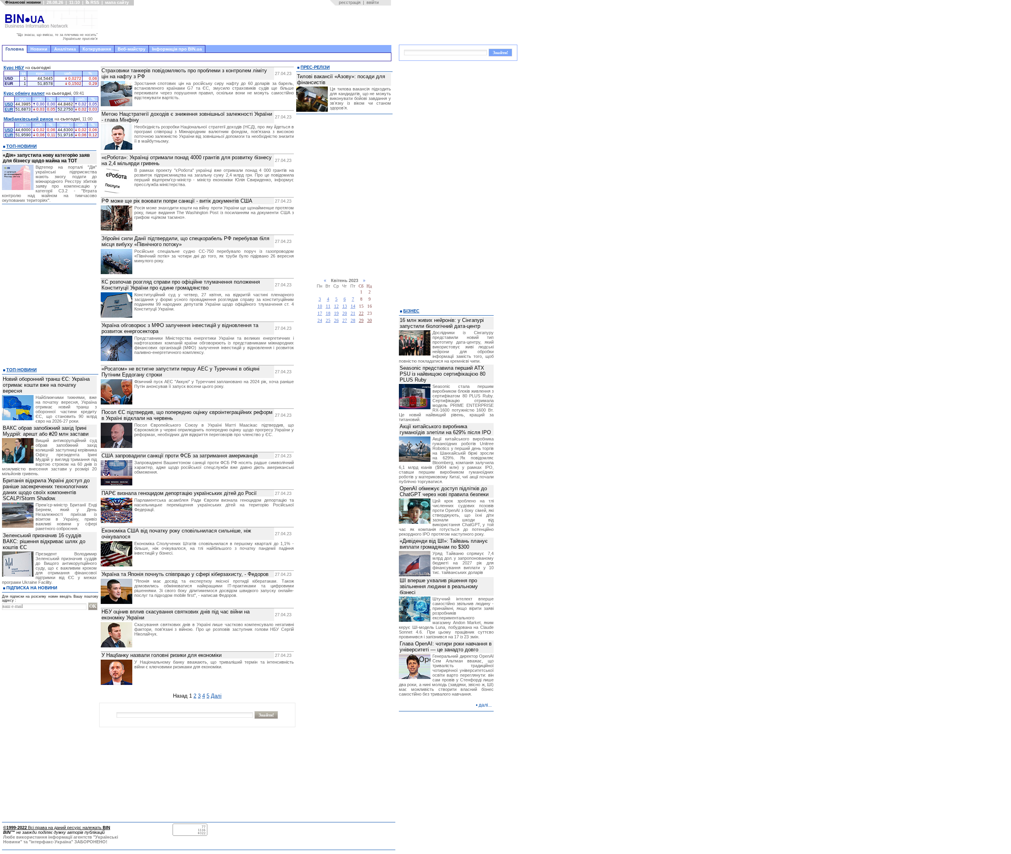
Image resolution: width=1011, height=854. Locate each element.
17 (320, 313)
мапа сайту (117, 2)
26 (336, 320)
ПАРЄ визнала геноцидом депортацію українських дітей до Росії (179, 493)
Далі (216, 696)
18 (328, 313)
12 (336, 306)
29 (361, 320)
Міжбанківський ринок (28, 119)
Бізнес (411, 310)
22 (361, 313)
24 (320, 320)
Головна (15, 49)
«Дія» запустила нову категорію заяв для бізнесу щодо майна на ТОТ (46, 158)
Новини (38, 49)
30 (369, 320)
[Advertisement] (247, 25)
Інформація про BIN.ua (177, 49)
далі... (485, 705)
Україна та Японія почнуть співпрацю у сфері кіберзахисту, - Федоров (185, 574)
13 (344, 306)
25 (328, 320)
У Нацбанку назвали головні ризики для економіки (161, 655)
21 (353, 313)
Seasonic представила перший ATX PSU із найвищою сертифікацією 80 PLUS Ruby (442, 374)
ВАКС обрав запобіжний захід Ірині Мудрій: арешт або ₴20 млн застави (45, 431)
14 (353, 306)
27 (344, 320)
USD (9, 104)
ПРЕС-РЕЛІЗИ (315, 67)
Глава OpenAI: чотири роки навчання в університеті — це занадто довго (446, 647)
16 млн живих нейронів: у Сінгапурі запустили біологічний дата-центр (442, 323)
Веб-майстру (131, 49)
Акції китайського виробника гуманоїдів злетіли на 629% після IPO (445, 429)
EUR (9, 109)
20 (344, 313)
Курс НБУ (14, 67)
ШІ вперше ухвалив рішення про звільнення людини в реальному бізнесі (439, 586)
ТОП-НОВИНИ (21, 146)
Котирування (97, 49)
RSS (94, 2)
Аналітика (65, 49)
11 (328, 306)
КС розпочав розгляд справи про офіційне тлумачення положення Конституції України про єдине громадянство (180, 285)
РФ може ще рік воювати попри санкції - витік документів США (176, 201)
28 (353, 320)
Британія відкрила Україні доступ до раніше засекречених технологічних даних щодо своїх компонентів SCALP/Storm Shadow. (46, 489)
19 (336, 313)
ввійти (372, 2)
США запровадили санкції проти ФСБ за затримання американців (179, 456)
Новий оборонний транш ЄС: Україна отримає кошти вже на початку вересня (46, 385)
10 (320, 306)
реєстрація (350, 2)
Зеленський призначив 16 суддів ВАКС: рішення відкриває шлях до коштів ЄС (44, 541)
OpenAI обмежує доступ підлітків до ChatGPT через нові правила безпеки (444, 491)
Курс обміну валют (24, 93)
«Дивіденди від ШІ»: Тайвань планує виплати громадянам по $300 (444, 544)
